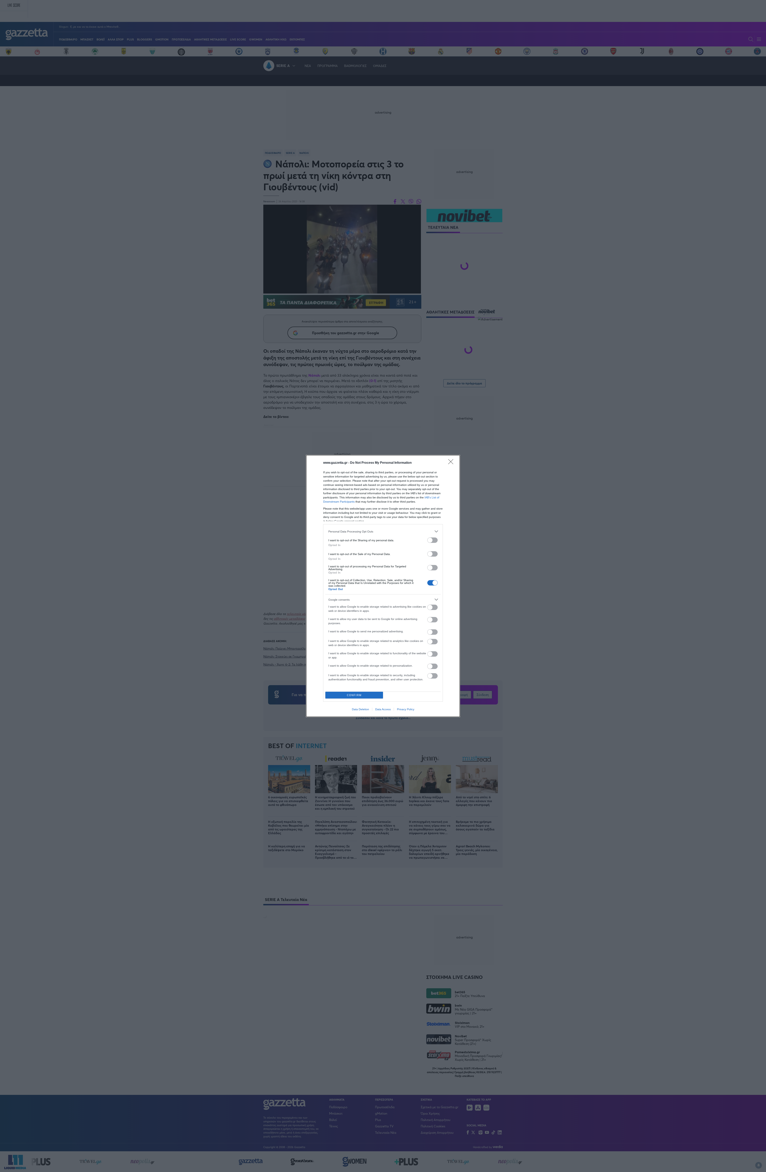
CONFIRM (354, 695)
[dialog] (383, 586)
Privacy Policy (405, 709)
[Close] (452, 463)
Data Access (383, 709)
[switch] (432, 540)
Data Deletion (360, 709)
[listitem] (383, 531)
